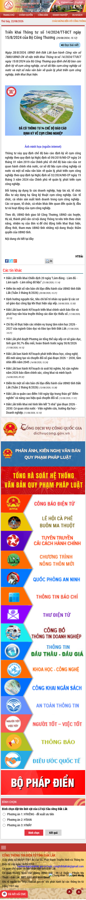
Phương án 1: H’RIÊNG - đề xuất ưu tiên (30, 814)
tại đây (29, 239)
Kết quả (53, 833)
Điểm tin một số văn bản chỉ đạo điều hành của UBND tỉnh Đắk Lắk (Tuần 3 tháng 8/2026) (43, 290)
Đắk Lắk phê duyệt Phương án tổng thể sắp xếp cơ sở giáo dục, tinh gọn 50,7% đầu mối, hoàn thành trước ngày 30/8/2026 (43, 343)
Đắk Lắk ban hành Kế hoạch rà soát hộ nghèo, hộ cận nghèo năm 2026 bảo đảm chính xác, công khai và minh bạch (42, 372)
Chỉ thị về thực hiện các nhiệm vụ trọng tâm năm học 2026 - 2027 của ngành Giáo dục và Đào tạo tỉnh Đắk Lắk (42, 328)
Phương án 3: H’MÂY (19, 825)
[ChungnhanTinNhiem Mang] (66, 875)
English (78, 2)
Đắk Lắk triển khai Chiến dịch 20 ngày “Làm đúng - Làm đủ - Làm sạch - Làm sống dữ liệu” (41, 280)
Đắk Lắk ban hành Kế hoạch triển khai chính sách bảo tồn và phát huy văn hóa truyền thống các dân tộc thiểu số (43, 313)
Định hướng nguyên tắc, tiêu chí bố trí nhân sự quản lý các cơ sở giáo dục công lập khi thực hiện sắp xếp (42, 301)
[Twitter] (11, 261)
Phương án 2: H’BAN (19, 819)
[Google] (15, 261)
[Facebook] (7, 261)
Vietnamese (67, 2)
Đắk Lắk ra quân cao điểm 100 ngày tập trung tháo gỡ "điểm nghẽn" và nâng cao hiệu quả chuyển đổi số (42, 396)
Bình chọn (33, 833)
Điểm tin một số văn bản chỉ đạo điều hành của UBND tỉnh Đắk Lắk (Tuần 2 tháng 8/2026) (43, 385)
